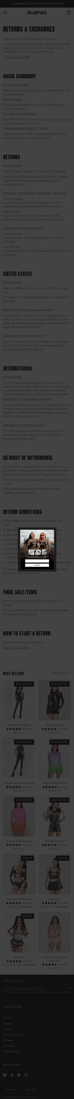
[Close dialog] (53, 531)
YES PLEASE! (37, 565)
